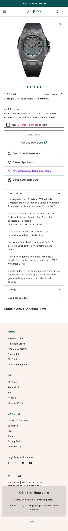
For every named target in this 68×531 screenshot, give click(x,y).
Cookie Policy (15, 446)
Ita (9, 476)
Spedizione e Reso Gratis (34, 3)
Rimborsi (12, 436)
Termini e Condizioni (18, 420)
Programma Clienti (17, 348)
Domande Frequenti (18, 364)
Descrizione (15, 193)
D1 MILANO (10, 94)
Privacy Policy (15, 441)
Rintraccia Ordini (16, 343)
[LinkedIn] (30, 463)
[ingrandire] (60, 24)
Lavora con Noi (15, 402)
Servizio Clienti (15, 338)
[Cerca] (57, 11)
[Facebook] (9, 463)
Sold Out (34, 134)
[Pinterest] (23, 463)
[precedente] (21, 87)
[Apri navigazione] (4, 11)
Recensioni (13, 387)
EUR (19, 476)
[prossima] (47, 87)
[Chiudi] (62, 490)
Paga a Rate (14, 354)
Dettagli (12, 289)
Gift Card (12, 359)
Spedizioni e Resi (18, 298)
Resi (10, 430)
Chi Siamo (13, 382)
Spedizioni (13, 425)
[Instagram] (16, 463)
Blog (10, 392)
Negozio (12, 397)
